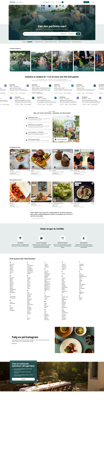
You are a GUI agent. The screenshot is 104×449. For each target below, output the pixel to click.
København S (47, 285)
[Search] (62, 2)
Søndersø (64, 319)
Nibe (45, 311)
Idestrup (28, 318)
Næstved (46, 318)
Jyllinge (46, 265)
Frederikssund (30, 270)
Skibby (63, 300)
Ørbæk (80, 299)
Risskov (63, 283)
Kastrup (45, 272)
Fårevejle (29, 273)
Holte (28, 305)
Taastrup (81, 269)
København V (47, 288)
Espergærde (12, 310)
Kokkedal (46, 276)
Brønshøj (11, 291)
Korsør (45, 280)
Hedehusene (29, 293)
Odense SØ (64, 268)
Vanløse (80, 277)
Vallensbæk (81, 275)
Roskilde (63, 284)
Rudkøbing (64, 285)
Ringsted (63, 281)
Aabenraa (12, 266)
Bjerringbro (12, 283)
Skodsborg (64, 302)
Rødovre (63, 289)
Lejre (45, 295)
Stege (63, 310)
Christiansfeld (12, 297)
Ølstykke (80, 297)
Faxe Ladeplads (30, 265)
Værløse (80, 293)
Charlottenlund (13, 296)
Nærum (45, 317)
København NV (47, 284)
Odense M (64, 265)
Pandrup (63, 273)
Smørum (63, 306)
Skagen (63, 298)
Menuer (21, 2)
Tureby (80, 268)
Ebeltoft (11, 307)
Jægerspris (46, 266)
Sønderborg (64, 318)
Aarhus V (11, 272)
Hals (28, 292)
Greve (28, 284)
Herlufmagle (29, 299)
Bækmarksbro (12, 292)
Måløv (45, 307)
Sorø (63, 308)
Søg (78, 33)
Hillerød (28, 300)
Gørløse (28, 288)
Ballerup (11, 279)
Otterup (63, 269)
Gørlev (28, 286)
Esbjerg (11, 309)
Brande (11, 286)
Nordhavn (46, 314)
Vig (79, 289)
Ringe (63, 280)
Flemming (29, 266)
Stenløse (63, 311)
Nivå (45, 313)
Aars (11, 273)
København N (47, 283)
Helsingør (29, 296)
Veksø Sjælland (82, 284)
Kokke (18, 2)
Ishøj (28, 319)
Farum (28, 264)
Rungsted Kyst (64, 287)
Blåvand (11, 285)
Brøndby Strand (13, 289)
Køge (45, 291)
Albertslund (12, 264)
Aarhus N (11, 270)
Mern (45, 304)
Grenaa (28, 283)
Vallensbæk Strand (83, 276)
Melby (45, 303)
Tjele (80, 266)
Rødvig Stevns (64, 291)
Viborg (80, 286)
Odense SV (64, 266)
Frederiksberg (30, 269)
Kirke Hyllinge (47, 273)
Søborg (63, 316)
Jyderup (46, 264)
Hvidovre (29, 312)
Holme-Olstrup (30, 304)
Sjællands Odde (65, 296)
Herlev (28, 297)
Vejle (80, 283)
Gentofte (28, 277)
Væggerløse (81, 292)
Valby (80, 273)
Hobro (28, 301)
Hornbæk (29, 307)
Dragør (11, 302)
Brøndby (11, 288)
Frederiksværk (30, 272)
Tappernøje (81, 264)
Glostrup (28, 281)
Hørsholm (29, 313)
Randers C (64, 277)
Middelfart (46, 306)
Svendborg (64, 315)
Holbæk (28, 303)
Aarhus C (11, 269)
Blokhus (11, 284)
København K (47, 281)
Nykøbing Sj (46, 315)
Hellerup (28, 295)
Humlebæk (29, 308)
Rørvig (63, 292)
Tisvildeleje (81, 265)
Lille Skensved (47, 296)
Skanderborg (64, 299)
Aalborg (11, 268)
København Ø (47, 289)
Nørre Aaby (46, 319)
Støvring (63, 314)
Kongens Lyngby (47, 279)
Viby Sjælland (82, 288)
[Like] (29, 151)
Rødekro (63, 288)
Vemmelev (81, 285)
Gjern (28, 280)
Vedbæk (80, 280)
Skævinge (64, 303)
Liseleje (45, 297)
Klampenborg (47, 275)
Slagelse (63, 304)
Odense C (64, 264)
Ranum (63, 279)
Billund (11, 280)
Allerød (11, 265)
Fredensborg (29, 268)
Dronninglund (12, 303)
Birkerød (11, 281)
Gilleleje (28, 279)
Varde (80, 279)
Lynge (45, 299)
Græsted (29, 285)
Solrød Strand (64, 307)
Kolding (45, 277)
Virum (80, 291)
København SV (47, 286)
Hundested (29, 309)
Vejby (80, 281)
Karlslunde (46, 271)
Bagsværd (12, 277)
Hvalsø (28, 311)
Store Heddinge (65, 312)
